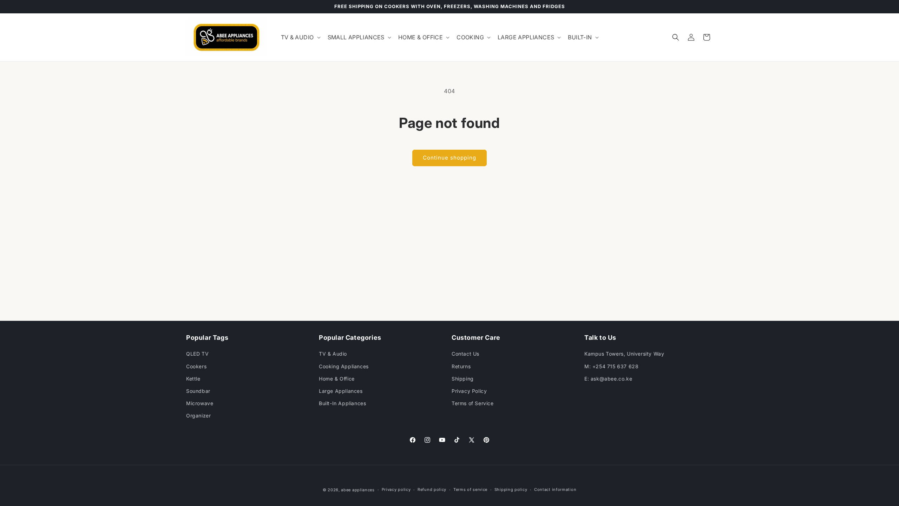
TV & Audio (333, 354)
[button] (300, 37)
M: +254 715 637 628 (611, 366)
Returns (461, 366)
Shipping (463, 379)
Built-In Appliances (342, 403)
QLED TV (197, 354)
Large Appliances (341, 391)
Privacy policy (396, 489)
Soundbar (198, 391)
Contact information (555, 489)
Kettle (193, 379)
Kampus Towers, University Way (624, 354)
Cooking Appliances (344, 366)
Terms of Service (473, 403)
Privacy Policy (469, 391)
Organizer (198, 416)
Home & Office (337, 379)
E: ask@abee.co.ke (608, 379)
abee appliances (358, 489)
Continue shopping (449, 157)
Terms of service (470, 489)
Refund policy (432, 489)
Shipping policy (510, 489)
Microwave (199, 403)
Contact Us (465, 354)
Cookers (196, 366)
